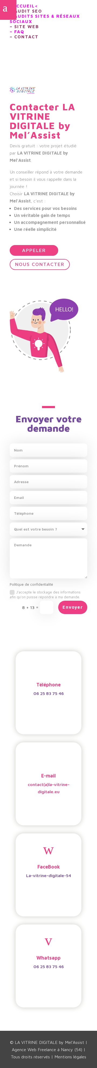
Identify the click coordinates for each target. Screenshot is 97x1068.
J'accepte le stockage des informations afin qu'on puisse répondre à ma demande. (45, 594)
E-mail (48, 776)
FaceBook (48, 867)
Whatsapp (48, 958)
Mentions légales (70, 1056)
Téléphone (48, 684)
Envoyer (73, 607)
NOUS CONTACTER (39, 264)
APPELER (34, 250)
